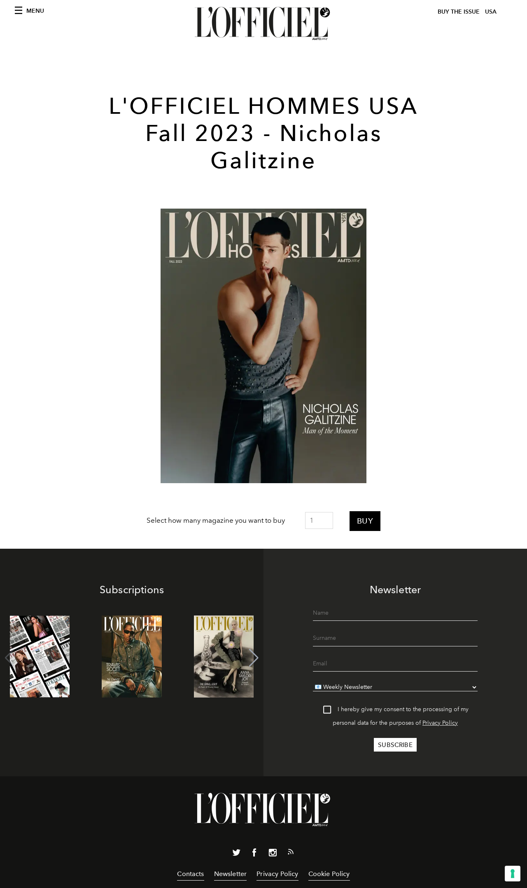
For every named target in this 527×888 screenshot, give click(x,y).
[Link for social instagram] (272, 854)
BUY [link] (365, 521)
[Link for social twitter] (236, 854)
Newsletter (230, 874)
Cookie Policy (329, 874)
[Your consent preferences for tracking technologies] (512, 873)
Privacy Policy (440, 722)
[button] (253, 658)
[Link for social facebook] (254, 854)
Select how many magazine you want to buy (216, 520)
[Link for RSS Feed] (291, 853)
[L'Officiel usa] (263, 23)
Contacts (190, 874)
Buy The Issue (459, 11)
